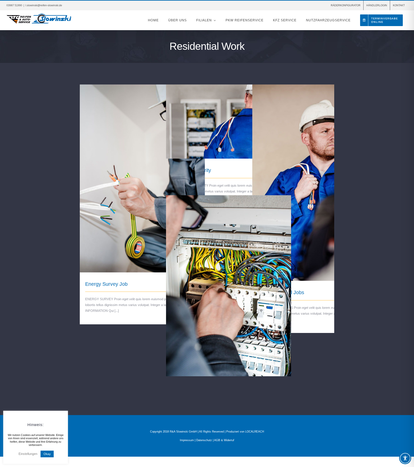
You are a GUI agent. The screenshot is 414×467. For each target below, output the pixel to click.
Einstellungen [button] (28, 454)
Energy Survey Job (142, 174)
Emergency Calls (228, 285)
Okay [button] (47, 454)
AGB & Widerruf (224, 440)
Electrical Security (228, 118)
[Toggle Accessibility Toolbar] (405, 458)
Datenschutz (204, 440)
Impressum (187, 440)
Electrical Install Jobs (315, 179)
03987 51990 (14, 5)
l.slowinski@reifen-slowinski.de (43, 5)
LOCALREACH (254, 431)
